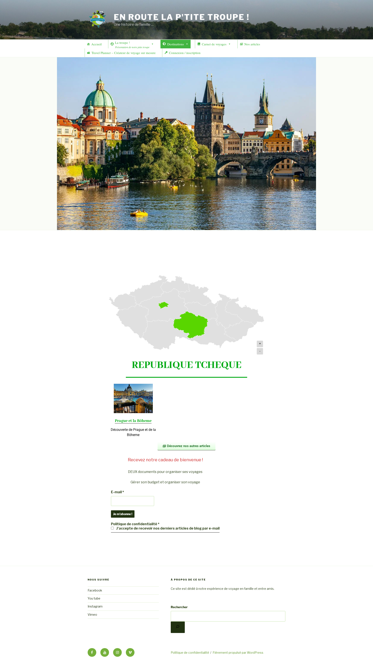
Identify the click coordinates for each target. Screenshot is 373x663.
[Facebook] (92, 652)
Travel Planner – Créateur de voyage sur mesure (124, 53)
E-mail (117, 492)
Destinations (175, 44)
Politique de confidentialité (190, 652)
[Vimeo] (130, 652)
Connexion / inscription (185, 53)
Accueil (96, 44)
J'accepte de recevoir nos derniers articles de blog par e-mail (167, 528)
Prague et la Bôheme (133, 420)
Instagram (95, 606)
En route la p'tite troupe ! (182, 17)
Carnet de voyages (214, 44)
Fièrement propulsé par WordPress (238, 652)
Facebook (95, 590)
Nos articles (252, 44)
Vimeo (92, 614)
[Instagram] (117, 652)
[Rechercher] (178, 627)
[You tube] (104, 652)
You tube (94, 598)
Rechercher (179, 607)
